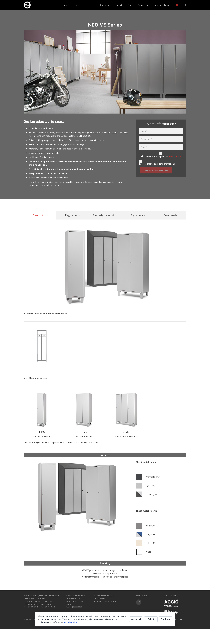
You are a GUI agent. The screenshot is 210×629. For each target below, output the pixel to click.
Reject (151, 619)
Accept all (136, 619)
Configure (165, 619)
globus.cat (178, 619)
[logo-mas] (27, 5)
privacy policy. (175, 156)
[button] (83, 5)
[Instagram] (139, 602)
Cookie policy (70, 622)
